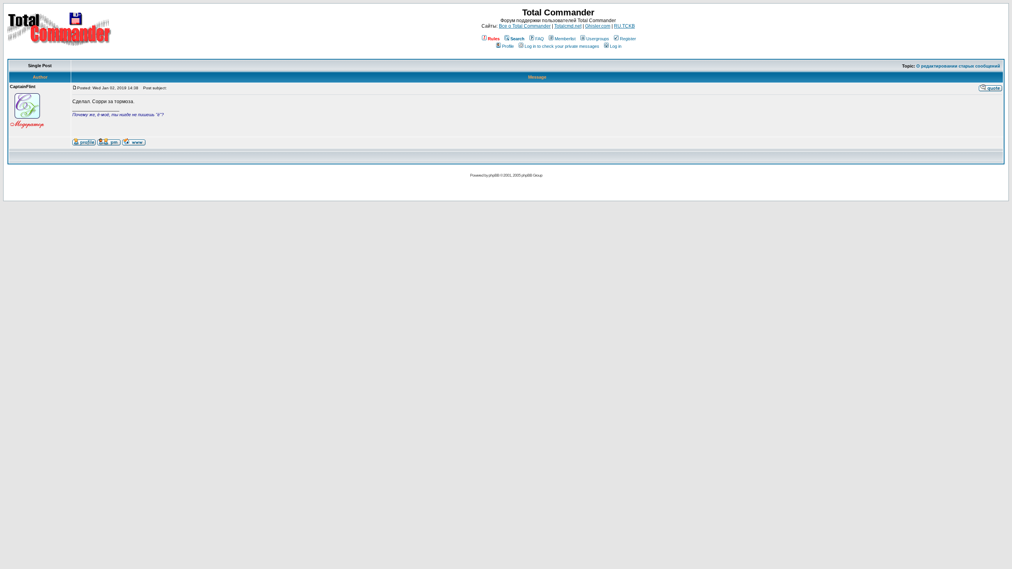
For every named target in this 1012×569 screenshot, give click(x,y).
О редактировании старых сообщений (958, 66)
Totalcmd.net (568, 26)
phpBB (494, 175)
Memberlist (565, 38)
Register (628, 38)
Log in (615, 46)
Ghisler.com (597, 26)
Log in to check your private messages (562, 46)
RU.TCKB (624, 26)
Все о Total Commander (525, 26)
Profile (508, 46)
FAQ (539, 38)
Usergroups (597, 38)
